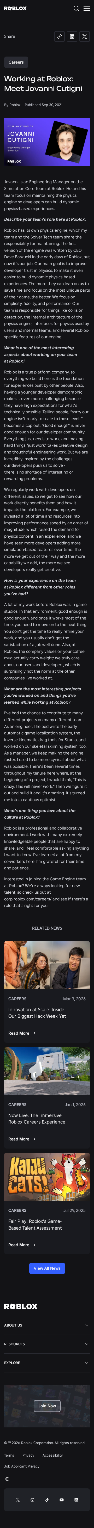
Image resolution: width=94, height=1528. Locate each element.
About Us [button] (13, 1325)
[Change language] (7, 1479)
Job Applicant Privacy (21, 1466)
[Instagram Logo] (32, 1500)
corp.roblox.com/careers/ (27, 898)
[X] (84, 36)
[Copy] (59, 36)
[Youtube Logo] (61, 1500)
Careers (16, 62)
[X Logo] (18, 1500)
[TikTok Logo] (47, 1500)
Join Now (47, 1405)
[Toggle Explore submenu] (87, 1363)
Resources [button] (14, 1344)
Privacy (28, 1455)
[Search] (77, 8)
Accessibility (53, 1455)
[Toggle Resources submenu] (87, 1344)
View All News (47, 1268)
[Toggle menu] (87, 8)
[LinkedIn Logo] (76, 1500)
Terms (9, 1455)
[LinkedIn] (72, 36)
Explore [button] (12, 1362)
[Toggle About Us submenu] (87, 1325)
